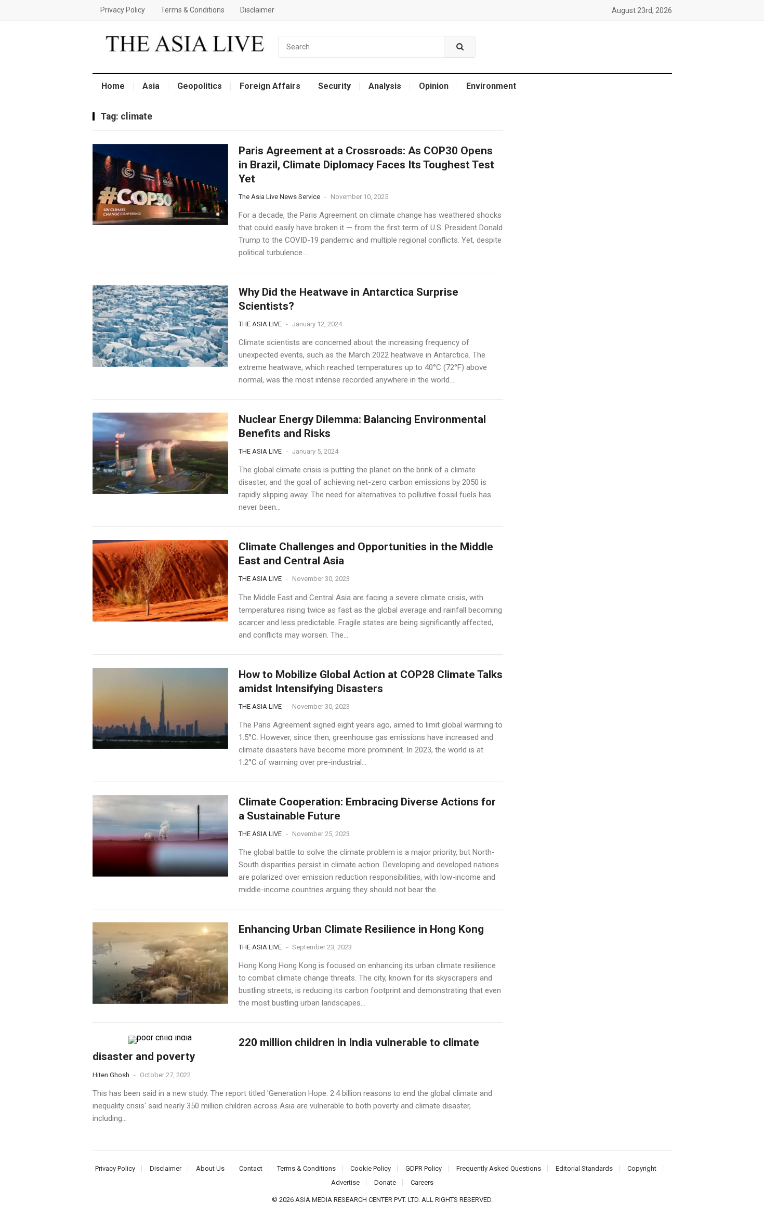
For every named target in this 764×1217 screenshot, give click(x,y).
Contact (250, 1168)
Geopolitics (199, 86)
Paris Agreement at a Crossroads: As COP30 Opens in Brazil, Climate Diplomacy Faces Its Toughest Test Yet (366, 164)
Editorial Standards (584, 1168)
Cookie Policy (370, 1168)
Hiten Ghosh (111, 1075)
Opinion (434, 86)
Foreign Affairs (270, 86)
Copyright (641, 1168)
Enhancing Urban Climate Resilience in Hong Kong (361, 929)
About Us (210, 1168)
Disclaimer (257, 10)
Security (334, 86)
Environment (491, 86)
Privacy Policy (122, 10)
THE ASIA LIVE (260, 324)
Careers (422, 1182)
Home (113, 86)
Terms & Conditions (193, 10)
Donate (385, 1182)
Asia (151, 86)
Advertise (345, 1182)
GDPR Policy (423, 1168)
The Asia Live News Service (279, 197)
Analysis (384, 86)
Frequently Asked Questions (498, 1168)
